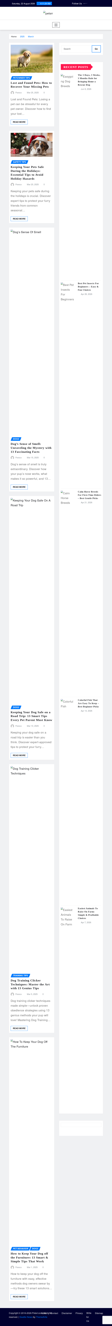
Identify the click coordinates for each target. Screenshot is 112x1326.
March (31, 36)
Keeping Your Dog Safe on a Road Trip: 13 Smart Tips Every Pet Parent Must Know (31, 716)
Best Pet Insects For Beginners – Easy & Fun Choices (88, 286)
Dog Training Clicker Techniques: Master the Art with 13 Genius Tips (30, 984)
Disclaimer (67, 1313)
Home (14, 36)
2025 (22, 36)
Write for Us (88, 1316)
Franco (18, 92)
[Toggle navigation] (56, 25)
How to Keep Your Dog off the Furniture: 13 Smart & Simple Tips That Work (29, 1257)
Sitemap (99, 1313)
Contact (54, 1313)
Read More (19, 121)
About (44, 1313)
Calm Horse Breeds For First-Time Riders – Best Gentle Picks (89, 495)
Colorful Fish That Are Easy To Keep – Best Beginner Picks (88, 703)
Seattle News (26, 1317)
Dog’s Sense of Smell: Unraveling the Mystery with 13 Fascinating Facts (31, 447)
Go (96, 48)
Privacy (79, 1313)
